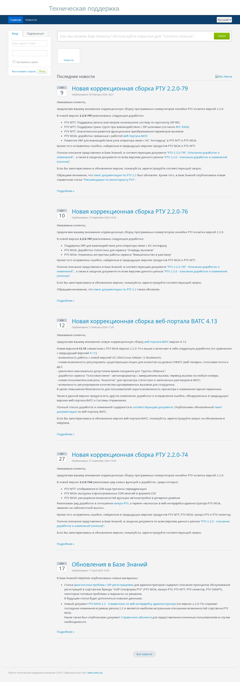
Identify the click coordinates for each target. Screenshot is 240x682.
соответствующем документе (153, 407)
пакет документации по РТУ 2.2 (115, 175)
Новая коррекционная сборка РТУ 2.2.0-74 (130, 454)
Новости (31, 20)
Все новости (144, 654)
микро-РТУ (121, 503)
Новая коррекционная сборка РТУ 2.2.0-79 (130, 88)
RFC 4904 (182, 127)
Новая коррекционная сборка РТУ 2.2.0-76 (130, 211)
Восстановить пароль (24, 71)
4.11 (93, 353)
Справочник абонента (136, 617)
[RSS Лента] (223, 76)
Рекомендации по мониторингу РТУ (109, 179)
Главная (15, 20)
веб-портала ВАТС (135, 136)
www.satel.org (95, 672)
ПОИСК (222, 36)
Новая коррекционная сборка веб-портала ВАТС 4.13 (144, 321)
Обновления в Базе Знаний (109, 564)
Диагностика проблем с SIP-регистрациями (104, 585)
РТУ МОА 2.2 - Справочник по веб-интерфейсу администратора (132, 604)
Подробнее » (65, 191)
